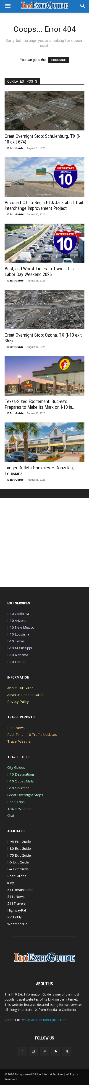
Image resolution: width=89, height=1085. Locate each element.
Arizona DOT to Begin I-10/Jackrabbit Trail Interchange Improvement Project (44, 205)
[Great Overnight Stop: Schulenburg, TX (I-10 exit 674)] (44, 110)
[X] (67, 1051)
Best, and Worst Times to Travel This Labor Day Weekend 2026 (39, 271)
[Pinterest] (44, 1051)
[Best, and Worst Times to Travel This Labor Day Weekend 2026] (44, 243)
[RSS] (55, 1051)
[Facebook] (22, 1051)
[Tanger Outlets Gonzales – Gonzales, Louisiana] (44, 442)
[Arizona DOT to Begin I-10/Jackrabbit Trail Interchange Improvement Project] (44, 177)
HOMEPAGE (58, 60)
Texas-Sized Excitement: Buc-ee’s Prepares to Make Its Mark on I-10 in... (40, 404)
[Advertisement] (44, 542)
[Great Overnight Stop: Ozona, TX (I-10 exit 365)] (44, 309)
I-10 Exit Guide (14, 148)
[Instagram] (33, 1051)
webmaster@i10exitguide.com (44, 1019)
